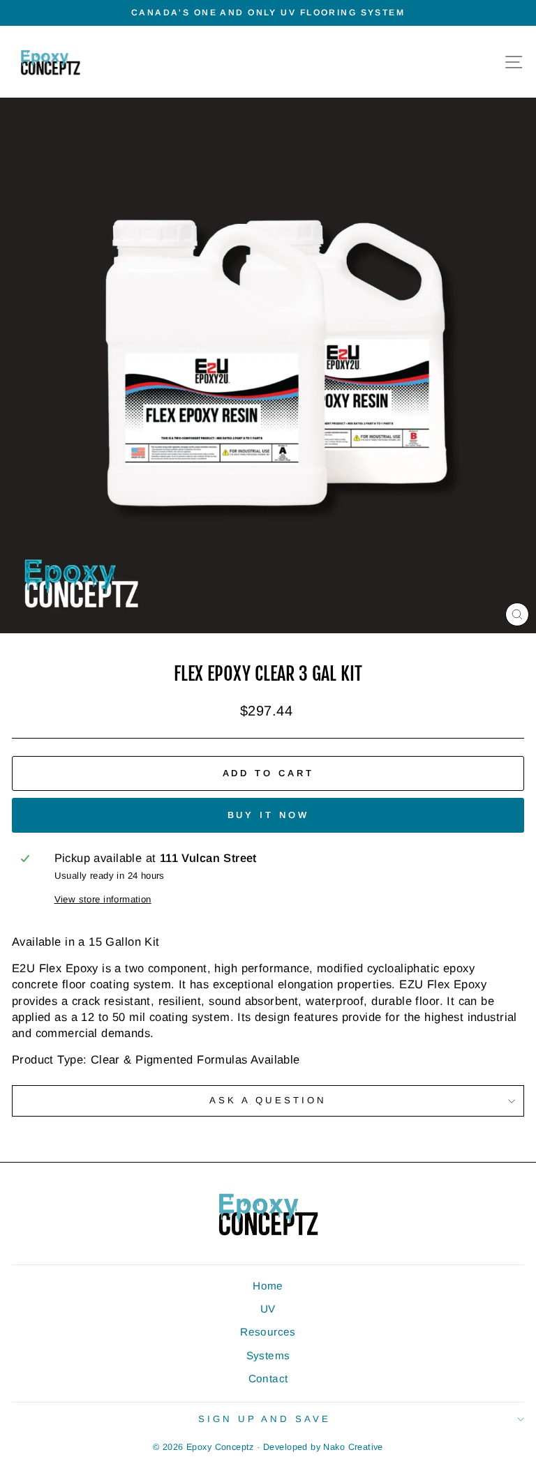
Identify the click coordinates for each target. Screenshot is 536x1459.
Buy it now (268, 815)
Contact (268, 1378)
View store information (102, 899)
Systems (268, 1355)
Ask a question (268, 1100)
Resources (268, 1332)
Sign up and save (265, 1419)
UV (268, 1309)
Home (268, 1286)
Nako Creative (352, 1447)
